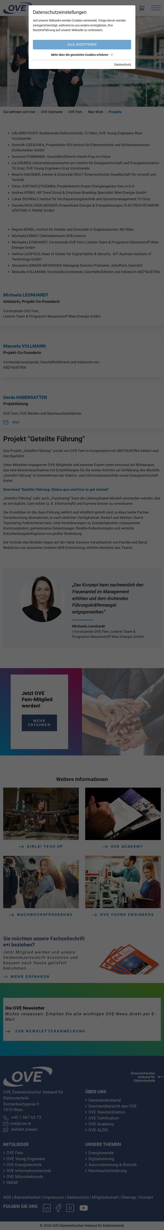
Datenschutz (122, 64)
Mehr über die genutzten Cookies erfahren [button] (79, 54)
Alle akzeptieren (82, 44)
